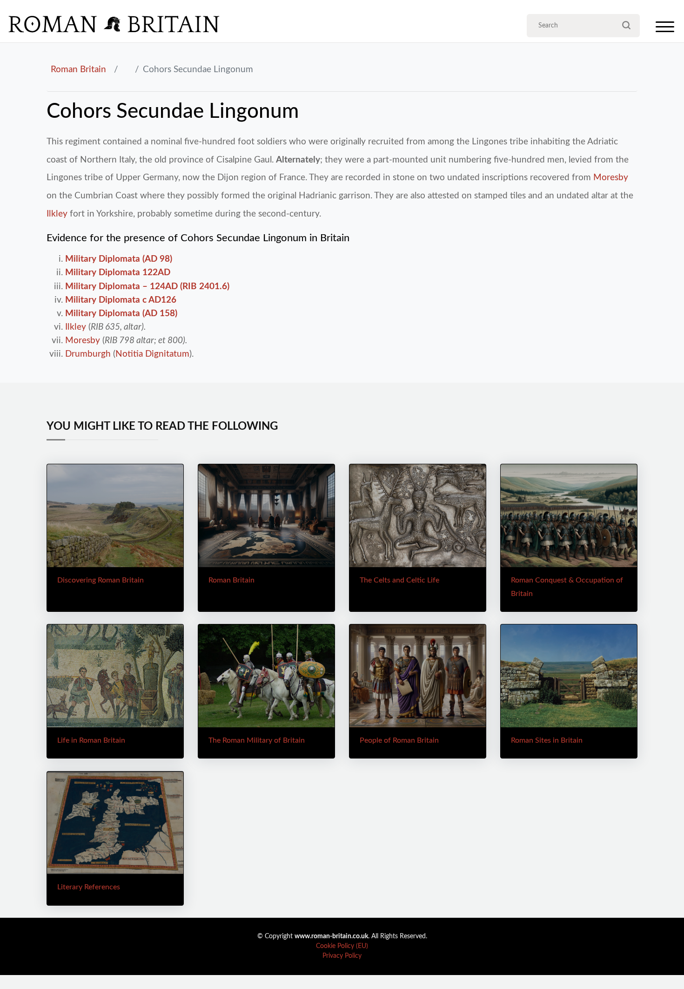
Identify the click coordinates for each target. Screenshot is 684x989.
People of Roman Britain (399, 740)
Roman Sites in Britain (547, 740)
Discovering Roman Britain (100, 580)
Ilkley (57, 213)
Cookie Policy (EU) (342, 946)
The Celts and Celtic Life (399, 580)
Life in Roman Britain (91, 740)
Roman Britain (78, 69)
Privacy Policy (342, 956)
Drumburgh (88, 354)
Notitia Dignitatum (152, 354)
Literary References (88, 887)
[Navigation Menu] (665, 29)
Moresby (610, 177)
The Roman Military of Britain (256, 740)
